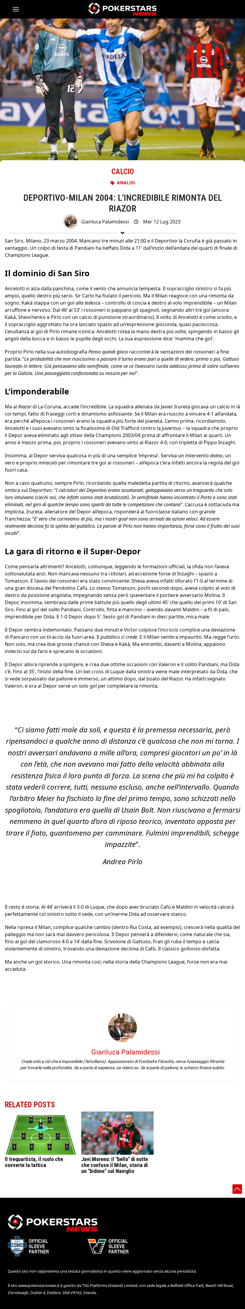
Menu (18, 9)
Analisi (126, 183)
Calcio (122, 171)
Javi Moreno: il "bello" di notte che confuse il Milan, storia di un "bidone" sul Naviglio (114, 1165)
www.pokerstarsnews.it (38, 1285)
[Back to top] (237, 1189)
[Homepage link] (122, 9)
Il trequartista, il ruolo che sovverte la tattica (34, 1162)
